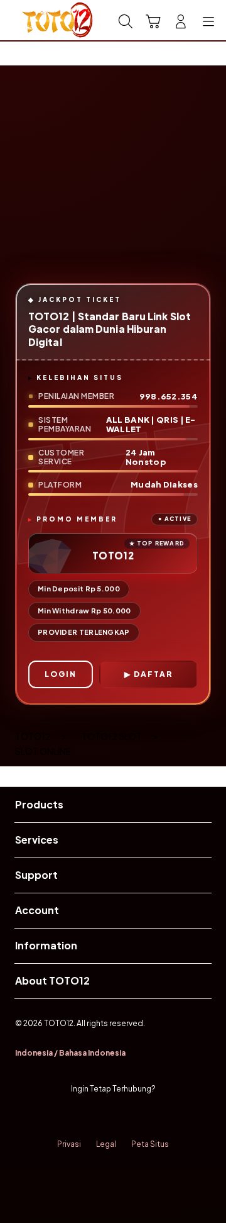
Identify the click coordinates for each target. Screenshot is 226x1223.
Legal (106, 1144)
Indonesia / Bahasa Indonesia (70, 1053)
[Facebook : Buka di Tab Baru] (75, 1116)
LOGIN (61, 674)
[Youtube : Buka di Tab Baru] (150, 1116)
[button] (153, 21)
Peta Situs (150, 1144)
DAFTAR (153, 674)
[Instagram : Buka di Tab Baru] (125, 1116)
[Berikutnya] (213, 184)
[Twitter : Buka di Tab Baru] (100, 1116)
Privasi (69, 1144)
